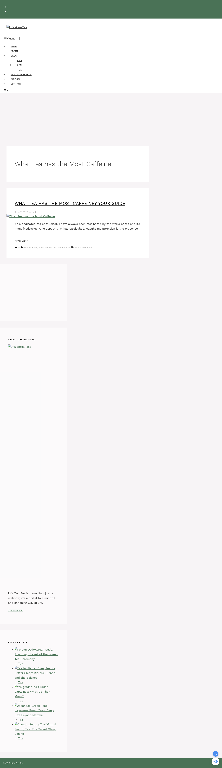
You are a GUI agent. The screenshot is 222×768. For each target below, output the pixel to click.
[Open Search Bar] (6, 90)
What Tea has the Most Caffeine (55, 247)
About (14, 51)
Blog (14, 55)
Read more (21, 241)
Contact (16, 84)
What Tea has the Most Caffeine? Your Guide (70, 203)
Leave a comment (82, 247)
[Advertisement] (111, 117)
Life (19, 60)
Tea (19, 69)
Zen (19, 65)
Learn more (15, 610)
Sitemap (16, 79)
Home (14, 46)
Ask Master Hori (21, 74)
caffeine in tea (30, 247)
